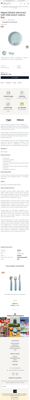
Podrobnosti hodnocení (9, 22)
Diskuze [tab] (20, 120)
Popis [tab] (8, 120)
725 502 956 (22, 0)
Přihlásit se (16, 392)
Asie (18, 259)
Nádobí (19, 250)
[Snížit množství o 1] (21, 73)
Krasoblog (15, 356)
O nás (15, 349)
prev (1, 280)
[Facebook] (13, 374)
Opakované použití (22, 257)
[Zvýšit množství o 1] (27, 73)
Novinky (15, 359)
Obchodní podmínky (15, 346)
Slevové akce (15, 361)
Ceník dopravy (15, 345)
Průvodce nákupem (15, 343)
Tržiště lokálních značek (15, 358)
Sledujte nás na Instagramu (15, 315)
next (28, 280)
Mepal (5, 24)
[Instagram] (16, 374)
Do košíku (15, 77)
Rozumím (14, 397)
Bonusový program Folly (15, 348)
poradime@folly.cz (10, 0)
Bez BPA (19, 255)
